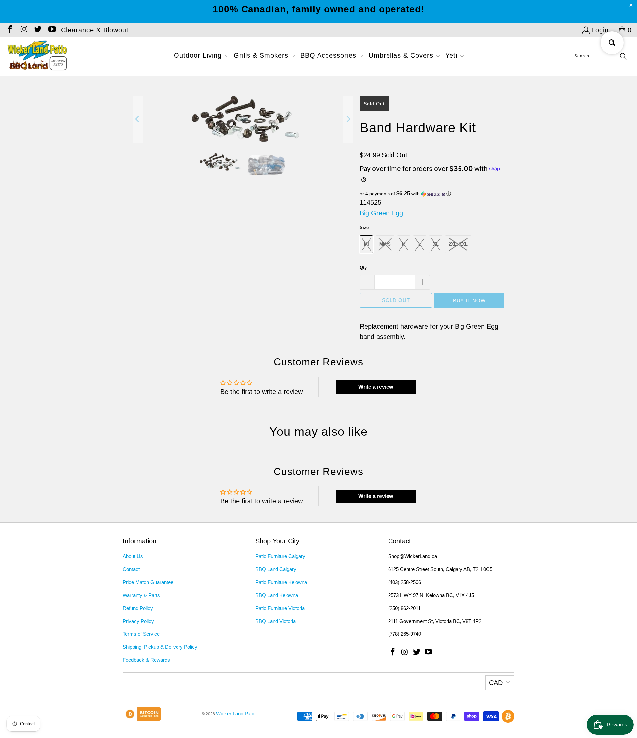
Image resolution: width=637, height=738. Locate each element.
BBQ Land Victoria (275, 621)
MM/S (385, 244)
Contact (131, 569)
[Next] (348, 119)
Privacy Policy (138, 621)
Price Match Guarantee (148, 582)
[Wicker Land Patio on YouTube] (51, 30)
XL (436, 244)
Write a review (375, 387)
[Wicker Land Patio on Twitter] (37, 30)
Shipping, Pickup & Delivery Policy (160, 647)
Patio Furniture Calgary (280, 556)
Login (600, 30)
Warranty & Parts (141, 595)
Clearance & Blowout (95, 30)
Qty (363, 267)
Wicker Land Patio (235, 713)
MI (366, 244)
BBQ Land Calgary (275, 569)
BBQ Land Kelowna (276, 595)
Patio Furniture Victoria (280, 608)
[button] (201, 56)
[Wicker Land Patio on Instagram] (23, 30)
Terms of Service (141, 634)
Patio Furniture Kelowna (281, 582)
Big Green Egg (381, 213)
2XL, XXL (458, 244)
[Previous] (137, 119)
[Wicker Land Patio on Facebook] (9, 30)
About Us (133, 556)
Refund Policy (138, 608)
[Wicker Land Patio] (37, 56)
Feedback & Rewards (146, 660)
